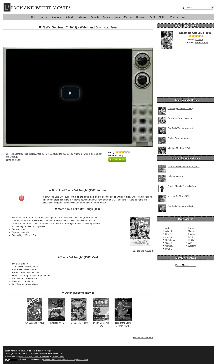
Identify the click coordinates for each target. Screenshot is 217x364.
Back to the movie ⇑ (143, 250)
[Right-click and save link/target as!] (22, 198)
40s (23, 229)
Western (174, 17)
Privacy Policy (58, 356)
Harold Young (201, 42)
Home (34, 17)
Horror (117, 17)
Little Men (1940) (175, 176)
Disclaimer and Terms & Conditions (34, 356)
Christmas (170, 239)
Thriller (162, 17)
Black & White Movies (35, 353)
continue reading (14, 159)
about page (46, 350)
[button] (70, 93)
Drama (106, 17)
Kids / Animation (167, 235)
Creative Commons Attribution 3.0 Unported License (65, 359)
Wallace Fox (30, 235)
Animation (70, 17)
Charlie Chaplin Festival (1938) (182, 186)
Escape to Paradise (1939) (180, 118)
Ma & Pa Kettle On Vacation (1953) (184, 166)
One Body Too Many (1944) (181, 128)
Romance (141, 17)
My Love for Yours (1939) (179, 196)
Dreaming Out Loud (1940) (195, 33)
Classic (83, 17)
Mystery (128, 17)
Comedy (95, 17)
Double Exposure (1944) (179, 138)
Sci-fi (152, 17)
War (184, 17)
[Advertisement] (78, 38)
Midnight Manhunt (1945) (179, 148)
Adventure (56, 17)
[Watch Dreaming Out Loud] (167, 39)
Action (44, 17)
